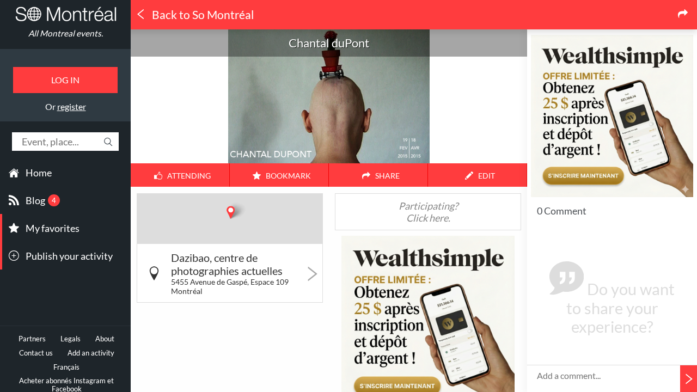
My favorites (53, 228)
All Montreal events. (65, 33)
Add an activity (91, 353)
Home (39, 173)
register (71, 106)
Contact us (36, 353)
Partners (32, 339)
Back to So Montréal (202, 14)
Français (66, 367)
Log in (65, 80)
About (104, 339)
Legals (70, 339)
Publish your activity (69, 256)
